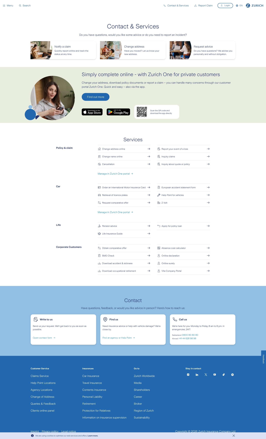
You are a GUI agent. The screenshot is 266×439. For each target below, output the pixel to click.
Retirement (89, 403)
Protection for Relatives (96, 410)
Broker (138, 403)
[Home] (254, 5)
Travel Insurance (92, 382)
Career (138, 396)
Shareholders (142, 389)
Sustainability (142, 417)
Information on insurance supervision (104, 417)
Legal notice (68, 431)
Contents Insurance (94, 389)
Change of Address (42, 396)
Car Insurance (90, 375)
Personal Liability (92, 396)
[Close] (233, 435)
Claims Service (40, 375)
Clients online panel (42, 410)
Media (137, 382)
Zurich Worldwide (144, 375)
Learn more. (93, 436)
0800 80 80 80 (190, 335)
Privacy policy (50, 431)
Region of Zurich (144, 410)
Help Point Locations (43, 382)
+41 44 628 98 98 (187, 338)
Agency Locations (41, 389)
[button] (8, 5)
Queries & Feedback (43, 403)
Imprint (35, 431)
